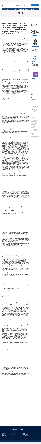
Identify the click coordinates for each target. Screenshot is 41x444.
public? (36, 137)
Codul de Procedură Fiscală (24, 435)
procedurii (33, 137)
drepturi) (35, 123)
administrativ (34, 106)
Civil (11, 432)
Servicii (14, 9)
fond (32, 126)
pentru (33, 132)
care (36, 109)
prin (32, 134)
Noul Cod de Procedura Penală (25, 432)
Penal (12, 431)
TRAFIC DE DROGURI (4, 431)
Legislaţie (27, 9)
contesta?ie (34, 117)
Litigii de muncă (13, 434)
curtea (37, 120)
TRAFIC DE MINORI (4, 433)
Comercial (12, 433)
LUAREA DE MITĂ (4, 435)
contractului (33, 120)
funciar (35, 126)
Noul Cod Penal (23, 431)
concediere (33, 114)
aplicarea (33, 109)
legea (32, 129)
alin (37, 106)
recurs (35, 138)
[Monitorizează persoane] (34, 27)
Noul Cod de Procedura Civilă (25, 434)
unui (32, 140)
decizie (36, 122)
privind (35, 134)
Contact (32, 9)
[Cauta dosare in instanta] (34, 35)
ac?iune (33, 104)
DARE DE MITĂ (3, 434)
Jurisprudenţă (21, 9)
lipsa (35, 129)
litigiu (37, 129)
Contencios (12, 435)
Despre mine (9, 9)
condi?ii (37, 114)
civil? (32, 112)
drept (32, 123)
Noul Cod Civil (23, 433)
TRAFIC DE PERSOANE (4, 432)
